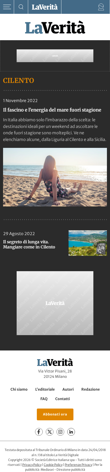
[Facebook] (39, 432)
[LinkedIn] (71, 432)
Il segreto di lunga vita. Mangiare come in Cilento (29, 244)
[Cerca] (21, 7)
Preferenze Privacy (78, 465)
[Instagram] (60, 432)
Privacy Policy (31, 465)
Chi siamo (19, 389)
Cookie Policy (53, 465)
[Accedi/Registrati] (101, 7)
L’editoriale (45, 389)
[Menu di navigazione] (7, 7)
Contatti (62, 399)
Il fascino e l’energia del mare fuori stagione (52, 110)
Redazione (90, 389)
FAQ (44, 399)
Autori (68, 389)
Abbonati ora (55, 414)
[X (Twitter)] (49, 432)
